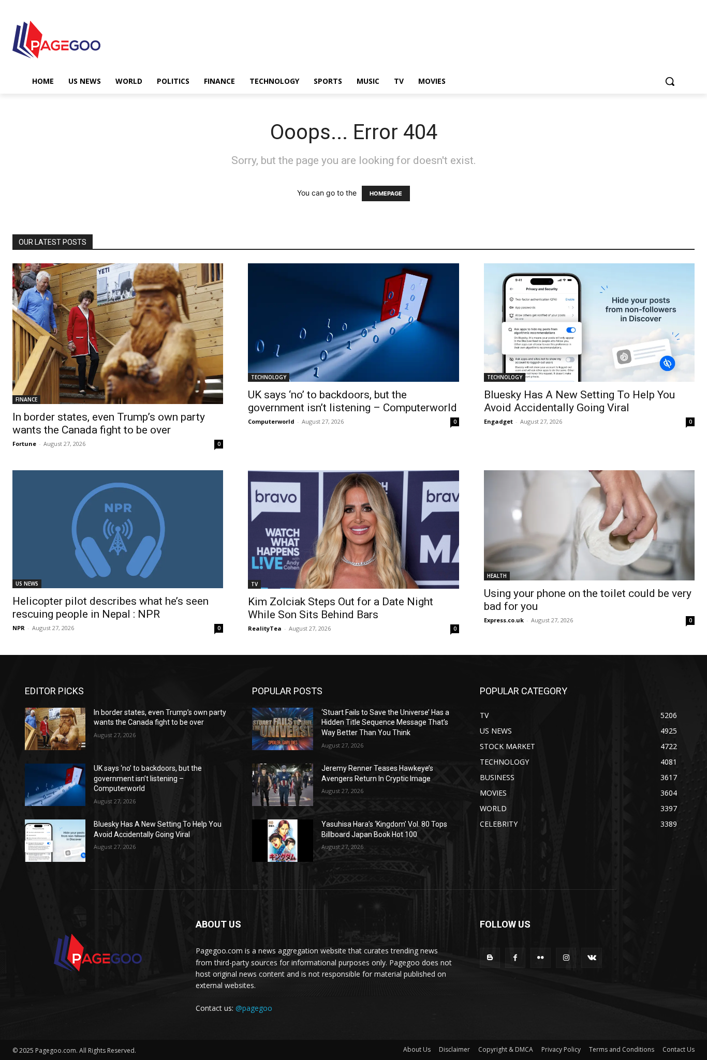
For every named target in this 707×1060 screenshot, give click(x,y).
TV (254, 584)
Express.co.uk (504, 620)
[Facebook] (515, 958)
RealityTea (265, 628)
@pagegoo (253, 1008)
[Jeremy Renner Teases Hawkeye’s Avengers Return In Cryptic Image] (282, 785)
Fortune (24, 443)
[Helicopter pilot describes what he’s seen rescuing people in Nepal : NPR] (117, 529)
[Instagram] (566, 958)
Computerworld (271, 421)
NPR (18, 628)
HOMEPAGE (386, 193)
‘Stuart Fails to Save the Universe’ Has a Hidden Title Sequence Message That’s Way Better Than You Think (385, 722)
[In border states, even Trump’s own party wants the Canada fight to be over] (117, 333)
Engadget (498, 421)
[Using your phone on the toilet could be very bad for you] (589, 525)
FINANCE (26, 399)
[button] (669, 81)
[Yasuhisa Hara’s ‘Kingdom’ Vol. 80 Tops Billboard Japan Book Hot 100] (282, 840)
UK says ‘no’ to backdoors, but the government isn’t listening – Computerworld (352, 401)
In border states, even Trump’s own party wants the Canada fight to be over (108, 423)
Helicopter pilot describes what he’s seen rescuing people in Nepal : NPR (110, 607)
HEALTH (497, 575)
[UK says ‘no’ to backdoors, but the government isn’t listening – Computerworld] (353, 322)
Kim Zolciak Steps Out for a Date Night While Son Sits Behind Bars (340, 608)
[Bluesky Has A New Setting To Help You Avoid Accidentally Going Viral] (589, 322)
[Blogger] (490, 958)
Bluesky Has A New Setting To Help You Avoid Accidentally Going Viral (579, 401)
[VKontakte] (591, 958)
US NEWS (27, 583)
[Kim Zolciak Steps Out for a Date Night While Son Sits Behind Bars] (353, 529)
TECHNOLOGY (268, 377)
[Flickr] (541, 958)
